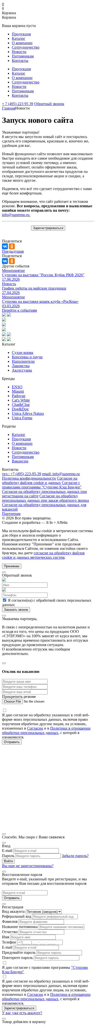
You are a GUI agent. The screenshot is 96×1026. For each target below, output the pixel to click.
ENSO (17, 387)
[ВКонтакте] (5, 246)
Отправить (12, 898)
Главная (8, 108)
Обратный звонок (49, 104)
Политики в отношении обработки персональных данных (46, 730)
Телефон (9, 942)
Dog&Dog (20, 409)
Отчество (10, 932)
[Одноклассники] (12, 246)
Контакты (20, 60)
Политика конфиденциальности (29, 478)
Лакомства (21, 366)
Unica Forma (22, 418)
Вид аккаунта (13, 911)
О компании (22, 43)
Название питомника (20, 927)
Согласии (35, 728)
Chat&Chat (21, 404)
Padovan (18, 396)
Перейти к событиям (19, 310)
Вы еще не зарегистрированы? (27, 866)
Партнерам (11, 514)
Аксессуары (22, 370)
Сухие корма (22, 352)
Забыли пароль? (75, 856)
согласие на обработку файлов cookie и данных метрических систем (43, 555)
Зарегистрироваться (48, 228)
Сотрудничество (25, 47)
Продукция (21, 34)
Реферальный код (16, 916)
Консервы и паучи (27, 357)
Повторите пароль (17, 958)
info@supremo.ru (61, 474)
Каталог (18, 38)
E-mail (7, 850)
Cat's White (21, 400)
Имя (5, 937)
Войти (8, 861)
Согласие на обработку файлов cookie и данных (39, 480)
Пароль (8, 856)
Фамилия (9, 921)
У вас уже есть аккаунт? (22, 1013)
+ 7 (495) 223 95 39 (17, 104)
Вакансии (20, 461)
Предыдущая (13, 251)
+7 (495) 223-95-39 (21, 474)
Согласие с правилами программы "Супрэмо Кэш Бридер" (41, 485)
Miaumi (18, 391)
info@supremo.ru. (16, 215)
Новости (19, 52)
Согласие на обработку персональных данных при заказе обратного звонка (45, 498)
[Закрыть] (4, 572)
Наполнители (23, 361)
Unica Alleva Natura (28, 413)
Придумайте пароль (18, 952)
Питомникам (23, 56)
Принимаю (11, 566)
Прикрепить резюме (19, 696)
